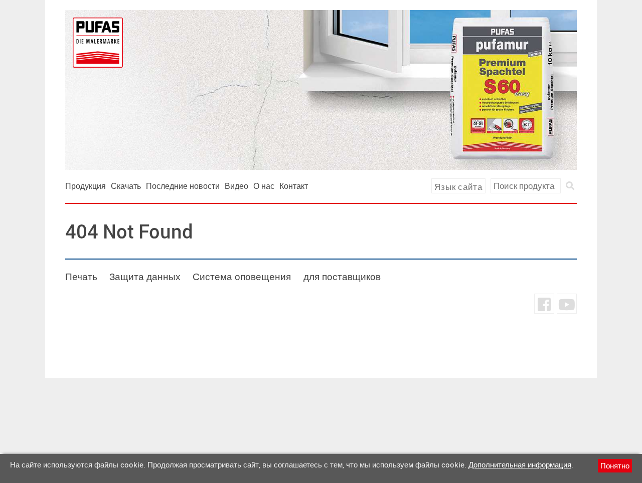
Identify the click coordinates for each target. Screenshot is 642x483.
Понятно (614, 465)
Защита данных (145, 276)
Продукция (85, 185)
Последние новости (183, 185)
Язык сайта (458, 186)
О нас (263, 185)
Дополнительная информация (519, 464)
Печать (81, 276)
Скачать (126, 185)
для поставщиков (342, 276)
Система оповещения (242, 276)
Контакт (293, 185)
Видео (236, 185)
